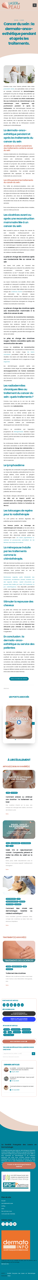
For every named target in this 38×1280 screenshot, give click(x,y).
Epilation (22, 901)
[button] (15, 739)
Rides (7, 843)
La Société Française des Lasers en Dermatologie (19, 1013)
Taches (8, 966)
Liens (2, 1208)
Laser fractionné (16, 966)
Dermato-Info (5, 1264)
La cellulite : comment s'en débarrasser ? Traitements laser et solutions (21, 1068)
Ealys (9, 1276)
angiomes (7, 362)
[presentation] (6, 723)
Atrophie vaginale (8, 1035)
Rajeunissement (15, 843)
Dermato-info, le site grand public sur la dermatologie (19, 1019)
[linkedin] (11, 1224)
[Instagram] (3, 1224)
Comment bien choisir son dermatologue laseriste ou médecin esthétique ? (19, 911)
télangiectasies (18, 432)
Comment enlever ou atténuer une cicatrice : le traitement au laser (19, 799)
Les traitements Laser (7, 1203)
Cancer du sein (27, 1032)
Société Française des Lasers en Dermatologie (21, 1273)
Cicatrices (14, 792)
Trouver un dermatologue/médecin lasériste (19, 1165)
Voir (7, 814)
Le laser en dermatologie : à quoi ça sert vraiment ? (22, 1078)
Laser (9, 1032)
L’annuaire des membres (8, 1214)
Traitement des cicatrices (16, 973)
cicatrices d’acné (16, 292)
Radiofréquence (16, 1029)
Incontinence (17, 1032)
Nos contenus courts (18, 1041)
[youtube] (15, 1224)
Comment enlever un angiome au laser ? (22, 1087)
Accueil (16, 20)
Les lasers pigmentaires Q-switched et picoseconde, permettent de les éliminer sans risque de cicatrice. (19, 540)
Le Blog (22, 20)
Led (5, 1032)
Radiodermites (26, 1029)
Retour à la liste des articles (19, 679)
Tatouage (6, 1029)
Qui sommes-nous (6, 1211)
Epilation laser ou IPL (12, 901)
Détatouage (9, 904)
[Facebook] (7, 1224)
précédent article (9, 89)
